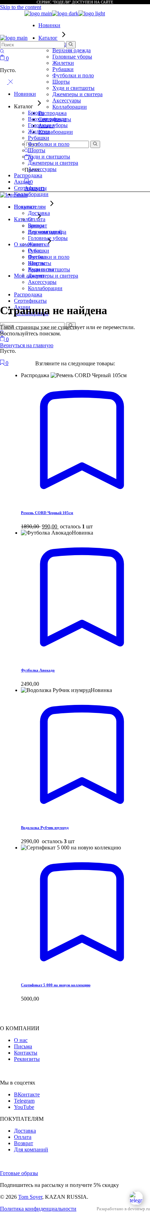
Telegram (24, 1101)
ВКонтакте (27, 1094)
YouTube (24, 1107)
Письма (23, 1046)
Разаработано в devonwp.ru (123, 1208)
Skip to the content (20, 7)
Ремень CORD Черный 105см (47, 513)
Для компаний (31, 1149)
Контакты (25, 1053)
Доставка (25, 1131)
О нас (21, 1040)
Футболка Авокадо (38, 670)
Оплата (22, 1137)
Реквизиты (27, 1059)
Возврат (23, 1143)
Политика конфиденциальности (38, 1209)
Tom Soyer (30, 1197)
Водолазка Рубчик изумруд (45, 827)
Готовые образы (19, 1173)
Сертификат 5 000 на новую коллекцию (55, 985)
